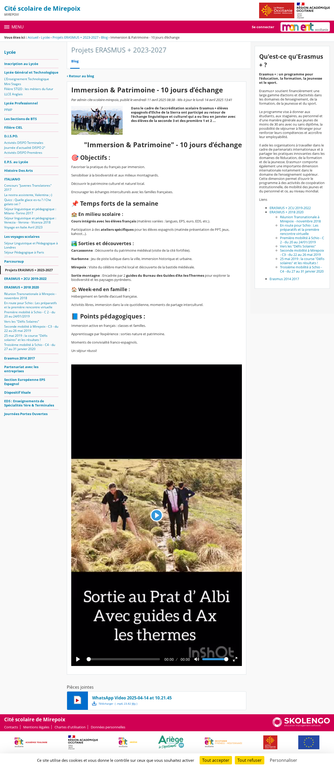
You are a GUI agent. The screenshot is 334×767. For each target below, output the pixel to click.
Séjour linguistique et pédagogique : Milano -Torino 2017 (30, 211)
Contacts (11, 727)
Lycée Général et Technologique (31, 72)
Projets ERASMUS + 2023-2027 (75, 37)
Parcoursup (14, 261)
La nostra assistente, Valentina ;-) (28, 195)
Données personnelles (108, 727)
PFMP (8, 110)
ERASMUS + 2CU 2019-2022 (25, 278)
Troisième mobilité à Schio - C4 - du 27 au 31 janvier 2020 (29, 347)
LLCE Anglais (13, 94)
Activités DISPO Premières (23, 152)
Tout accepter (215, 760)
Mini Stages (12, 84)
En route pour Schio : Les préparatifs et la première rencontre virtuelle (30, 305)
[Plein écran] (235, 659)
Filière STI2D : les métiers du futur (28, 89)
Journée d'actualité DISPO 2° (24, 147)
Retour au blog (80, 76)
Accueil (33, 37)
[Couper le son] (197, 659)
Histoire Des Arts (18, 170)
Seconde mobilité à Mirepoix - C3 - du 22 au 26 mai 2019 (31, 328)
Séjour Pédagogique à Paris (24, 252)
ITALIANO (12, 179)
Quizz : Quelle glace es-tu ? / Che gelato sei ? (27, 202)
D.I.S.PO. (11, 136)
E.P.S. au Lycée (16, 162)
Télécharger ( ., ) (118, 703)
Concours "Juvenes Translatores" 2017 (28, 187)
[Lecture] (78, 659)
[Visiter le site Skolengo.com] (301, 725)
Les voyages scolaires (21, 236)
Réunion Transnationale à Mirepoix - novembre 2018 (30, 296)
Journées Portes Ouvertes (25, 413)
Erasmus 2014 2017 (19, 358)
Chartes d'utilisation (70, 727)
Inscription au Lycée (21, 63)
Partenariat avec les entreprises (21, 368)
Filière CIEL (13, 127)
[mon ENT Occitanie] (305, 27)
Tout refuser (249, 760)
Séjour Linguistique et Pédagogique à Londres (31, 245)
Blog (104, 37)
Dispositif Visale (17, 392)
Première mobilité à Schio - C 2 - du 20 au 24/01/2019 (29, 314)
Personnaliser (283, 760)
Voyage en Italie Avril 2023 (23, 227)
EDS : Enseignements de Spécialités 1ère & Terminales (29, 403)
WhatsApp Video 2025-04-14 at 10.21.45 (132, 698)
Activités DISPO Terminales (23, 142)
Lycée (45, 37)
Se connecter (263, 27)
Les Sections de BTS (20, 118)
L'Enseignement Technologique (26, 79)
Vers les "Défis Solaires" (21, 321)
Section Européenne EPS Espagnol (24, 381)
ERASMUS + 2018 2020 (21, 287)
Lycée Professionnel (21, 103)
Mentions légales (36, 727)
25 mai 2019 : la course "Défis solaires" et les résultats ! (25, 337)
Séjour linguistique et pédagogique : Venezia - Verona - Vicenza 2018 (30, 220)
